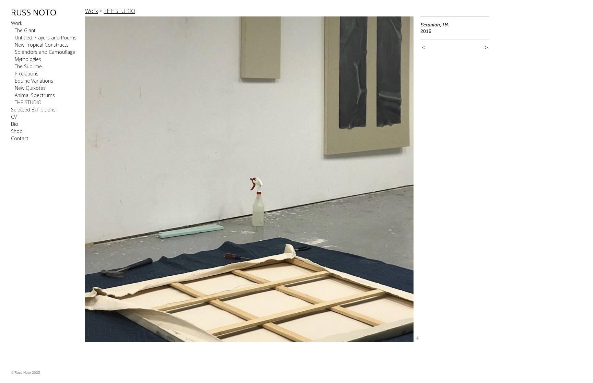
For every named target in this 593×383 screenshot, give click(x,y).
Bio (14, 124)
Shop (17, 131)
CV (14, 116)
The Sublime (28, 66)
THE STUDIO (28, 102)
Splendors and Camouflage (45, 52)
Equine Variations (34, 80)
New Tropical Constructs (42, 44)
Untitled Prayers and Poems (46, 37)
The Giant (25, 30)
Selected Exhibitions (33, 109)
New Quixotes (30, 88)
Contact (19, 138)
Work (16, 23)
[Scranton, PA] (249, 179)
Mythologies (28, 59)
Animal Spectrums (35, 95)
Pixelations (26, 73)
